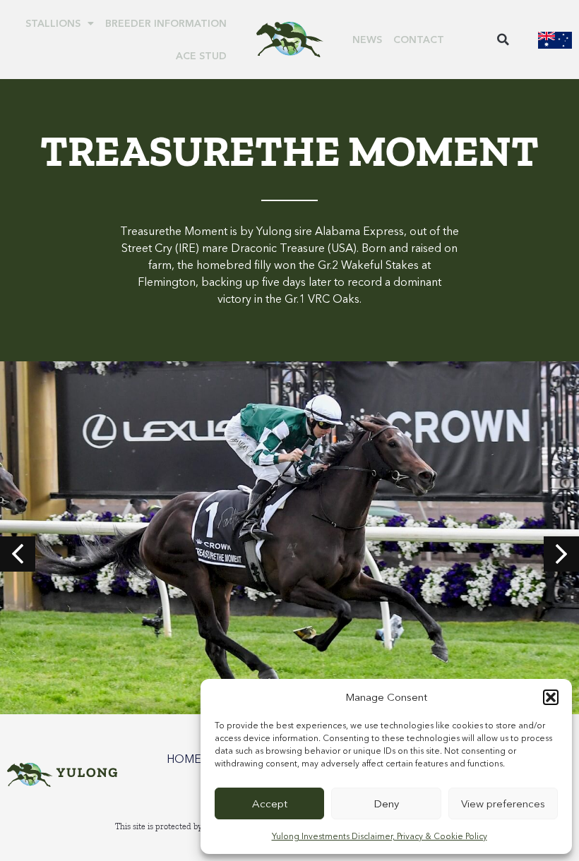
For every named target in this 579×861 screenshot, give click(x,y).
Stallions (52, 23)
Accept (269, 803)
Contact (418, 39)
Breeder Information (166, 23)
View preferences (503, 803)
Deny (386, 803)
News (367, 39)
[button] (551, 697)
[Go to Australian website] (555, 39)
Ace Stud (201, 55)
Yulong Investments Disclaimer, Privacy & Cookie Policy (379, 836)
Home (184, 759)
